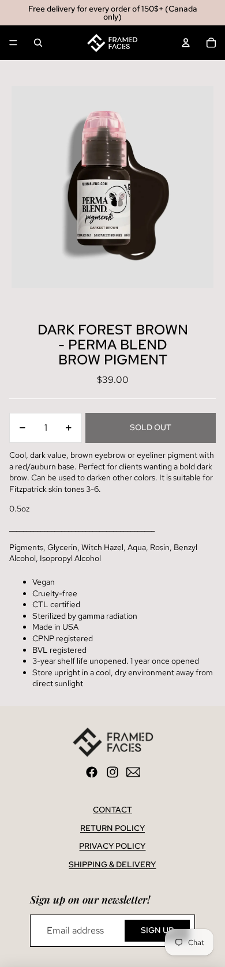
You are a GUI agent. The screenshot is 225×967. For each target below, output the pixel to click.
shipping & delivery (112, 864)
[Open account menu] (185, 42)
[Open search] (38, 42)
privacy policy (112, 846)
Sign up (157, 930)
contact (112, 809)
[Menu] (13, 42)
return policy (112, 828)
